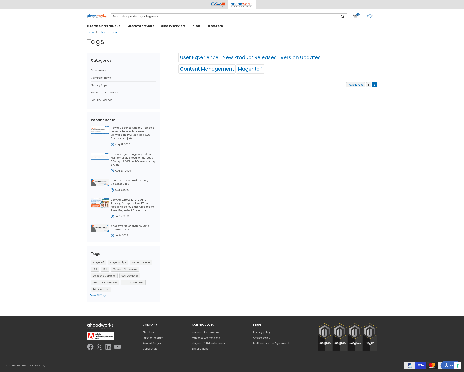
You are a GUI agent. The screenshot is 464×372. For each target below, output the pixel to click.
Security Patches (101, 100)
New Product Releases (249, 57)
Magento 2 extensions (206, 338)
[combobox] (229, 16)
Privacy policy (261, 332)
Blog (103, 32)
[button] (242, 4)
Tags (114, 32)
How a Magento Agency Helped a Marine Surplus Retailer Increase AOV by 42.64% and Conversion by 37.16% (133, 160)
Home (90, 32)
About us (148, 332)
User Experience (199, 57)
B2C (105, 269)
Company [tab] (150, 324)
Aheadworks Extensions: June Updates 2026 (130, 227)
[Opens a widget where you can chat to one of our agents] (450, 365)
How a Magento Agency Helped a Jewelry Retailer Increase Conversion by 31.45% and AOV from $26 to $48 (132, 133)
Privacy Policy (37, 366)
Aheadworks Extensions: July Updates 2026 (129, 182)
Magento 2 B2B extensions (208, 343)
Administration (101, 289)
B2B (95, 269)
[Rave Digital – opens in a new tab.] (218, 4)
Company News (101, 78)
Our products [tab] (203, 324)
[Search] (342, 16)
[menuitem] (103, 26)
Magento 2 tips (118, 262)
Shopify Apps (99, 85)
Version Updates (300, 57)
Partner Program (153, 338)
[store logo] (97, 16)
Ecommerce (99, 70)
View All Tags (98, 295)
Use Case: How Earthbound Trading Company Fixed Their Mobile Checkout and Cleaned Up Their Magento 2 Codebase (133, 205)
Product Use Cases (133, 282)
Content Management (207, 69)
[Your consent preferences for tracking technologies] (457, 365)
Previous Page (355, 84)
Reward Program (153, 343)
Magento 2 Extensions (104, 92)
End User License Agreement (271, 343)
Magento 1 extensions (205, 332)
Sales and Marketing (104, 275)
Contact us (150, 348)
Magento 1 (250, 69)
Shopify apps (200, 348)
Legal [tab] (257, 324)
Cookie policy (261, 338)
